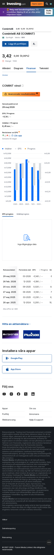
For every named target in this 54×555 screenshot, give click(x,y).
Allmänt (6, 68)
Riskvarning (7, 537)
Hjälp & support (36, 420)
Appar (5, 408)
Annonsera (34, 414)
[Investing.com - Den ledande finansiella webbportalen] (16, 4)
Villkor (4, 520)
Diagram (18, 68)
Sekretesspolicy (9, 528)
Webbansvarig (9, 420)
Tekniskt (44, 68)
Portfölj (5, 414)
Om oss (32, 408)
